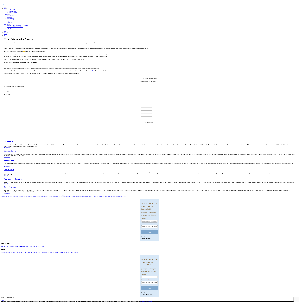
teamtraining (10, 17)
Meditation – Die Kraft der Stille (15, 27)
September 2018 (12, 252)
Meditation (66, 196)
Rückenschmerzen (81, 196)
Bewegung (13, 196)
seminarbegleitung (11, 19)
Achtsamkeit (4, 196)
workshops (9, 22)
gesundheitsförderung (12, 9)
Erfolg (32, 196)
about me (6, 32)
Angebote (6, 24)
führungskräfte (10, 15)
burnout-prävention (11, 11)
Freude (36, 196)
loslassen (118, 196)
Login (5, 29)
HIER (92, 70)
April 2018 (40, 252)
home (5, 7)
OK (140, 301)
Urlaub (98, 196)
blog (5, 31)
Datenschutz (4, 300)
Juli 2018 (25, 252)
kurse (8, 21)
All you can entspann (40, 246)
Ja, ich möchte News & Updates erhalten (149, 121)
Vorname (143, 218)
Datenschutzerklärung (146, 301)
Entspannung (27, 196)
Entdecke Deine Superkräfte (7, 246)
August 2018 (19, 252)
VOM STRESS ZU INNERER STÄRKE (17, 25)
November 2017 (74, 252)
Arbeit (8, 196)
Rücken (75, 196)
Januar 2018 (59, 252)
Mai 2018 (35, 252)
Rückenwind (89, 196)
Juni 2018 (30, 252)
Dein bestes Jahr (20, 196)
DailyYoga (9, 28)
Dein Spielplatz (10, 151)
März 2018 (46, 252)
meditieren (123, 196)
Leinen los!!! (9, 170)
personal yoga (10, 18)
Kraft (57, 196)
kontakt (5, 34)
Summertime (9, 160)
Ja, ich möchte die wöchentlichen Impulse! (149, 232)
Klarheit (46, 196)
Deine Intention (10, 187)
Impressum (3, 299)
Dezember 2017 (66, 252)
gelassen (114, 196)
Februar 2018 (52, 252)
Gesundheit (41, 196)
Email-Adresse (145, 224)
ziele (5, 8)
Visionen (102, 196)
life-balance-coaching (12, 12)
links (5, 35)
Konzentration (52, 196)
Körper (60, 196)
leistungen (6, 14)
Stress (94, 196)
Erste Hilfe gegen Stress (20, 246)
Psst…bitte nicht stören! (13, 179)
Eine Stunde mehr (30, 246)
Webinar (107, 196)
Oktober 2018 (4, 252)
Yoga (110, 196)
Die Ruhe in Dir (10, 141)
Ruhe (71, 196)
